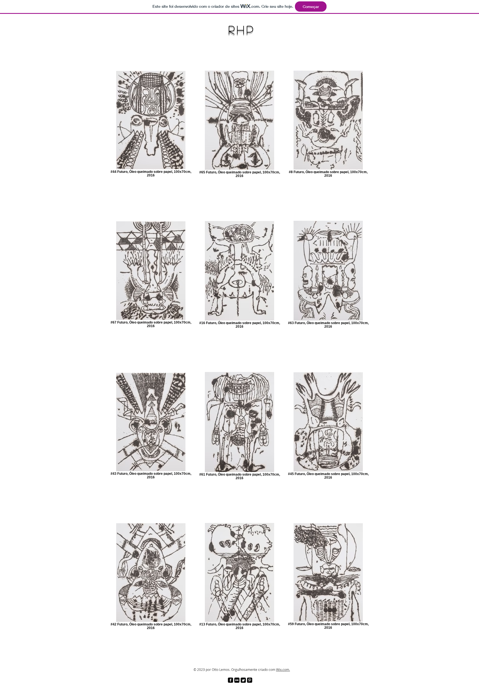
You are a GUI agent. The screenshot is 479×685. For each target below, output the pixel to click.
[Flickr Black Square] (237, 680)
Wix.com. (283, 669)
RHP (238, 29)
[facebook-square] (230, 680)
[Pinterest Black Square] (249, 680)
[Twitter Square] (243, 680)
